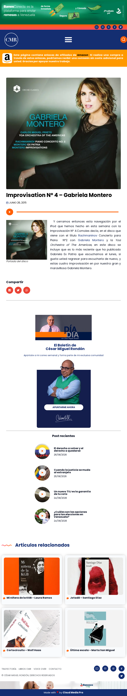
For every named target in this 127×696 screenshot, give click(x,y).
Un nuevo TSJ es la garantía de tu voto (72, 493)
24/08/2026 (60, 498)
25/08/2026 (60, 476)
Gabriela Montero (91, 240)
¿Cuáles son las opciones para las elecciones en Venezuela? (70, 514)
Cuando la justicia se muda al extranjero (72, 471)
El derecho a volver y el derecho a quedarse (68, 449)
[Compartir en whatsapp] (26, 290)
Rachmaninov (87, 235)
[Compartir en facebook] (9, 290)
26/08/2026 (60, 454)
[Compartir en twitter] (18, 290)
